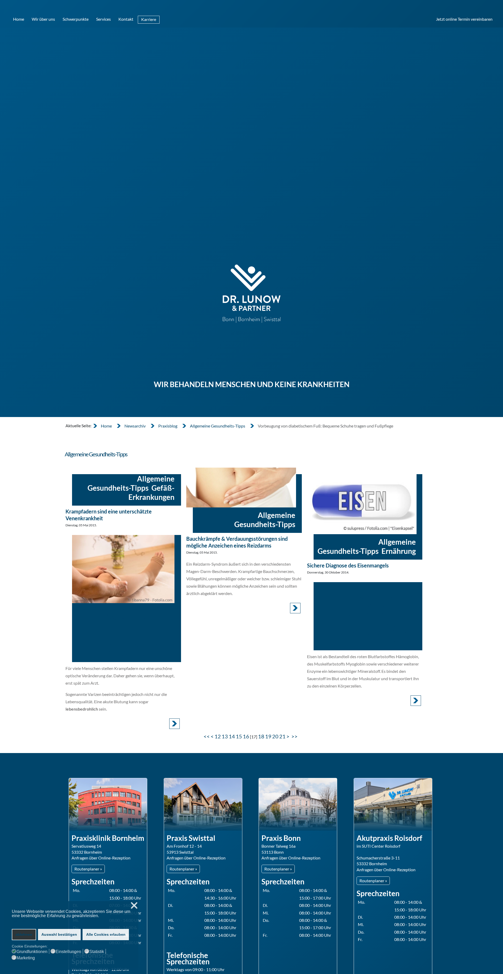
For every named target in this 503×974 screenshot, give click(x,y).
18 (261, 736)
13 (225, 736)
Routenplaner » (88, 868)
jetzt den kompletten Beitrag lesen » (174, 723)
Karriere (148, 19)
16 (246, 736)
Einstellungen (68, 952)
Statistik (96, 952)
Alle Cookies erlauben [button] (105, 934)
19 (268, 736)
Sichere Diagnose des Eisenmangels (348, 565)
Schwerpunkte (76, 19)
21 (282, 736)
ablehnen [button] (23, 934)
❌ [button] (134, 905)
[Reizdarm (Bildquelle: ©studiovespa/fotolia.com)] (241, 487)
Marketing (26, 958)
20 (275, 736)
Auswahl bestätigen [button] (59, 934)
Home (18, 19)
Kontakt (125, 19)
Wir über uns (43, 19)
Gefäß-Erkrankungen (151, 492)
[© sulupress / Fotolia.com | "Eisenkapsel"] (362, 501)
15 (239, 736)
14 (232, 736)
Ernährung (398, 550)
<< (207, 736)
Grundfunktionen (32, 952)
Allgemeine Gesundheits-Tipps (131, 483)
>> (295, 736)
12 (218, 736)
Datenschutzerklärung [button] (32, 920)
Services (103, 19)
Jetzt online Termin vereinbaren (464, 19)
